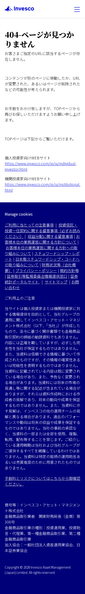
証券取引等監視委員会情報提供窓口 (37, 276)
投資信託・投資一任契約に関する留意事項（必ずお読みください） (42, 230)
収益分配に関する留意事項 (50, 236)
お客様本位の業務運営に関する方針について (42, 239)
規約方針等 (69, 270)
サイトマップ (56, 282)
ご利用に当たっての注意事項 (29, 225)
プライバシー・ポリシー (36, 270)
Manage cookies (19, 214)
